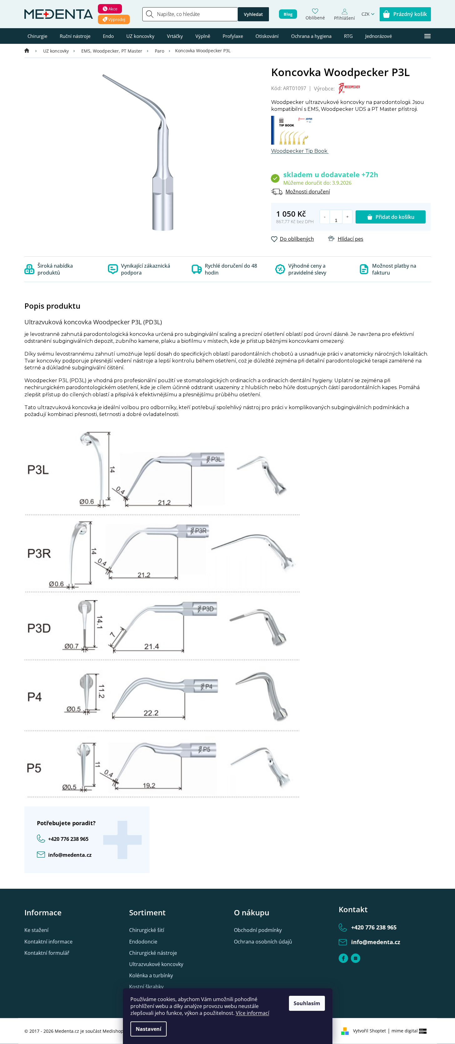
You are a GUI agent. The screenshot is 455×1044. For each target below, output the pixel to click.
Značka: (347, 88)
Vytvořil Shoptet (369, 1031)
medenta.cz (355, 958)
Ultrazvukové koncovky (156, 964)
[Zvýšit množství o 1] (347, 217)
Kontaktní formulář (46, 952)
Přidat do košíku (395, 216)
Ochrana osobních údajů (263, 941)
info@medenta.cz (70, 854)
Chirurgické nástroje (153, 952)
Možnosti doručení (308, 191)
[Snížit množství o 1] (325, 217)
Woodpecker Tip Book (300, 151)
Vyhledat (253, 14)
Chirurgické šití (146, 930)
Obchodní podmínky (258, 930)
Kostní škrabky (146, 986)
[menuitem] (37, 36)
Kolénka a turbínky (151, 975)
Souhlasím (307, 1003)
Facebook (343, 958)
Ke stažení (36, 930)
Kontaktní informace (48, 941)
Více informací (252, 1013)
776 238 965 (68, 839)
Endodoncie (143, 941)
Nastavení (148, 1029)
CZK (365, 14)
